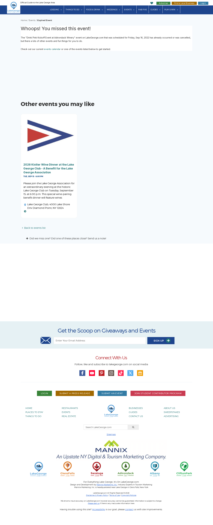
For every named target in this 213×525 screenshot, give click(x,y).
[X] (130, 373)
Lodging (54, 9)
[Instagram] (111, 373)
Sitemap (111, 434)
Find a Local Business (184, 3)
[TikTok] (121, 373)
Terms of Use (114, 495)
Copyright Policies (128, 495)
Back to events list (35, 227)
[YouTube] (92, 373)
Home (24, 20)
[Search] (133, 427)
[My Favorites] (152, 3)
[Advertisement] (106, 283)
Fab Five (142, 9)
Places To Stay (34, 412)
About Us (169, 408)
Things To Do (72, 9)
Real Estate (69, 416)
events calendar (52, 49)
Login (203, 3)
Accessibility (98, 509)
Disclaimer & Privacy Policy (97, 495)
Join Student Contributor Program (158, 393)
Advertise (163, 3)
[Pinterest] (102, 373)
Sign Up (159, 340)
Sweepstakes (172, 412)
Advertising (171, 416)
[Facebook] (82, 373)
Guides (154, 9)
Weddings (112, 9)
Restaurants (70, 408)
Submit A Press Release (75, 393)
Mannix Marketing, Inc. (107, 485)
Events (128, 9)
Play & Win (169, 9)
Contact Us (136, 416)
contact (129, 509)
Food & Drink (93, 9)
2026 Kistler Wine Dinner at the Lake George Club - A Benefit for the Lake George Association (48, 168)
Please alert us (93, 503)
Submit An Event (112, 393)
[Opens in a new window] (67, 468)
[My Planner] (140, 373)
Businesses (136, 408)
